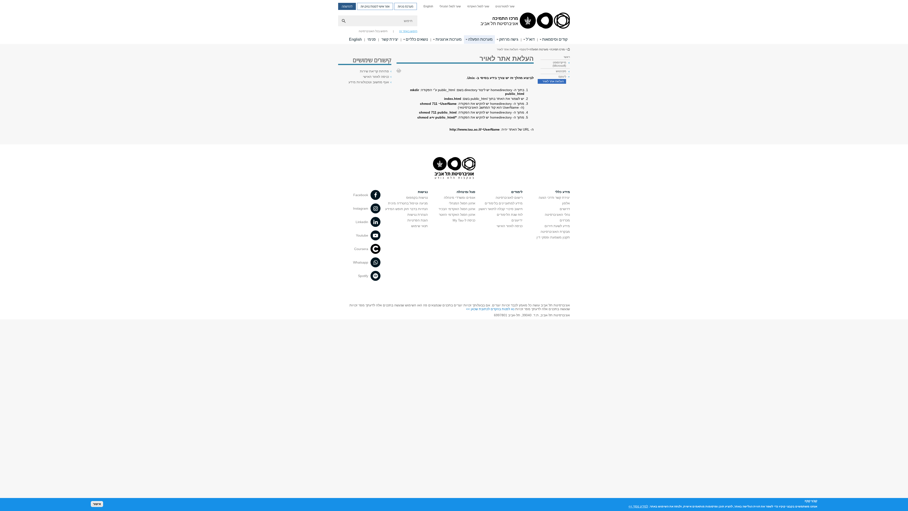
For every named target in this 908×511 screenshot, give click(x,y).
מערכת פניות (405, 6)
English (428, 6)
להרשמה (347, 6)
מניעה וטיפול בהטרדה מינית (408, 203)
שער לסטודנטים (505, 6)
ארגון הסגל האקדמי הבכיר (457, 209)
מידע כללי (562, 192)
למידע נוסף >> (638, 506)
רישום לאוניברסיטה (509, 197)
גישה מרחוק (508, 39)
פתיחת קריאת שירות (374, 71)
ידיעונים (517, 220)
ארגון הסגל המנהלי (462, 203)
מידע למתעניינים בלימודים (504, 203)
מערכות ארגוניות (449, 39)
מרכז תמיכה (568, 49)
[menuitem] (505, 6)
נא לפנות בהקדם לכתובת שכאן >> (490, 309)
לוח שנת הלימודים (510, 214)
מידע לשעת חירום (557, 226)
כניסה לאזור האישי (376, 77)
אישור (97, 504)
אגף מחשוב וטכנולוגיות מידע (369, 82)
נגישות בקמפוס (417, 197)
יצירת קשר (389, 39)
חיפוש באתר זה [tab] (408, 31)
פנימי (371, 39)
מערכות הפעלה (480, 39)
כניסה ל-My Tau (464, 220)
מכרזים (565, 220)
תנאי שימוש (419, 226)
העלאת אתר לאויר (553, 81)
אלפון (566, 203)
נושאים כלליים (417, 39)
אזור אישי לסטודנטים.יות (375, 6)
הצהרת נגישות (417, 214)
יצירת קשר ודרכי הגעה (554, 197)
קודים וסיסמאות (555, 39)
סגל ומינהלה (466, 192)
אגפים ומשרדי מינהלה (459, 197)
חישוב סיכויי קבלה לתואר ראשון (501, 209)
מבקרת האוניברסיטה (555, 231)
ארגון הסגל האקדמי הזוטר (457, 214)
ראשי (567, 57)
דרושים (565, 209)
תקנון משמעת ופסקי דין (553, 237)
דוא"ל (530, 39)
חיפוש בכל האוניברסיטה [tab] (373, 31)
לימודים (517, 192)
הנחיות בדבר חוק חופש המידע (406, 209)
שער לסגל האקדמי (478, 6)
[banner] (454, 22)
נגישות (423, 192)
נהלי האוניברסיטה (557, 214)
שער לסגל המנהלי (450, 6)
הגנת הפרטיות (417, 220)
